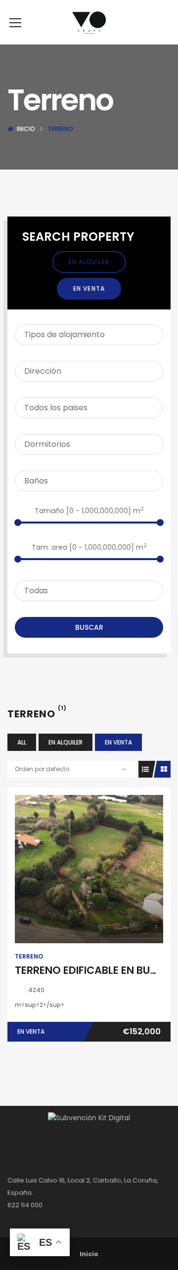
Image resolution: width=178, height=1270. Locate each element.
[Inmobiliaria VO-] (89, 22)
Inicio (26, 129)
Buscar (89, 627)
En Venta (89, 288)
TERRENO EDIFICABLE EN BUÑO (90, 970)
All (21, 742)
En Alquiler (89, 262)
